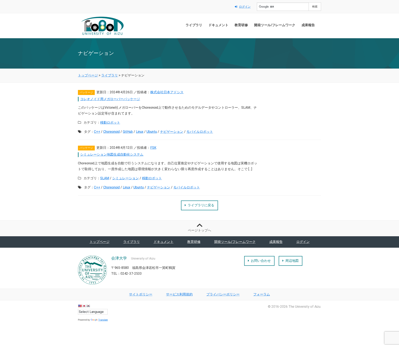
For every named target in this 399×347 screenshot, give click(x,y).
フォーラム (261, 294)
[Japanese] (84, 306)
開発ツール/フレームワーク (274, 25)
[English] (80, 306)
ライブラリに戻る (201, 205)
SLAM (104, 178)
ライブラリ (194, 25)
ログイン (245, 6)
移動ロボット (110, 122)
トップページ (100, 242)
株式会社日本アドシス (166, 92)
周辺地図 (292, 261)
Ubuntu (152, 132)
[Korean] (88, 306)
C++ (97, 132)
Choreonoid (111, 132)
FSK (153, 148)
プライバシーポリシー (223, 294)
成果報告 (308, 25)
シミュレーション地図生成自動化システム (111, 154)
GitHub (128, 132)
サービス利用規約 (179, 294)
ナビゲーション (171, 132)
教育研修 (241, 25)
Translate (103, 320)
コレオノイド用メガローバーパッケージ (110, 99)
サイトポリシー (140, 294)
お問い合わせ (261, 261)
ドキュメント (218, 25)
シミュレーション (125, 178)
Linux (139, 132)
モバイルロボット (199, 132)
